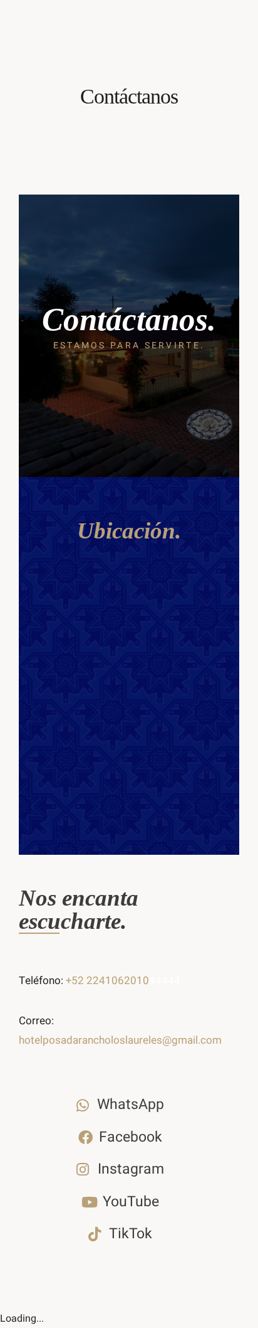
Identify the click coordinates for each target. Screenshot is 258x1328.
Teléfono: (42, 980)
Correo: (36, 1021)
